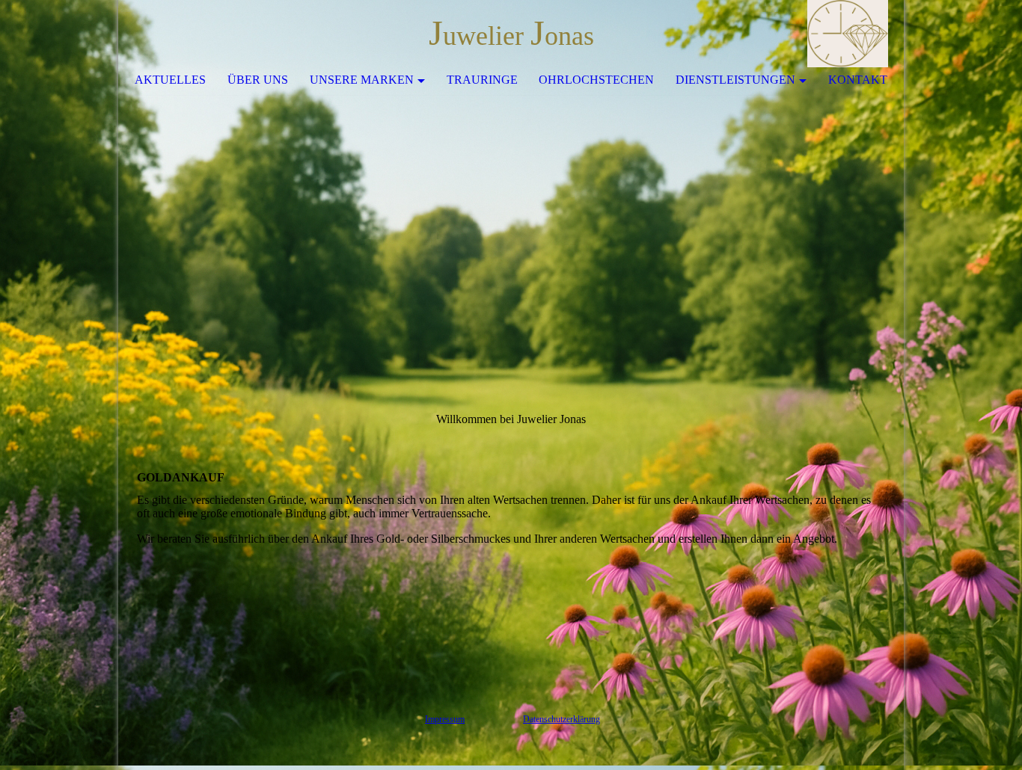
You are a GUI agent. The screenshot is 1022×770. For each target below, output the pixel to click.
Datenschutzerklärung (561, 719)
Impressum (445, 719)
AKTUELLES (170, 79)
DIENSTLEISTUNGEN (735, 79)
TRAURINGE (482, 79)
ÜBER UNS (257, 79)
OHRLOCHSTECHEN (596, 79)
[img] (848, 33)
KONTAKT (857, 79)
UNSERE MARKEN (362, 79)
